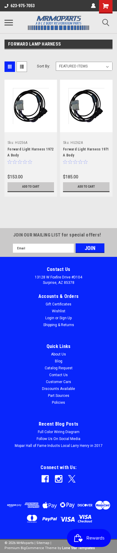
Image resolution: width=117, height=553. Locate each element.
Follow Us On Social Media (58, 439)
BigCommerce (32, 548)
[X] (72, 479)
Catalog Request (59, 368)
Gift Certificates (58, 304)
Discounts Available (58, 389)
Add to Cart (30, 186)
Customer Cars (58, 382)
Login (49, 318)
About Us (58, 354)
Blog (58, 361)
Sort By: (43, 66)
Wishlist (58, 311)
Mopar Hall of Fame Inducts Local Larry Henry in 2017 (59, 446)
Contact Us (58, 375)
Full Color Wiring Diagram (59, 432)
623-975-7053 (22, 5)
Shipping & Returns (58, 325)
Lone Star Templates (78, 548)
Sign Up (65, 318)
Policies (58, 402)
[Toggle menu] (8, 22)
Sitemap (43, 543)
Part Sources (58, 396)
